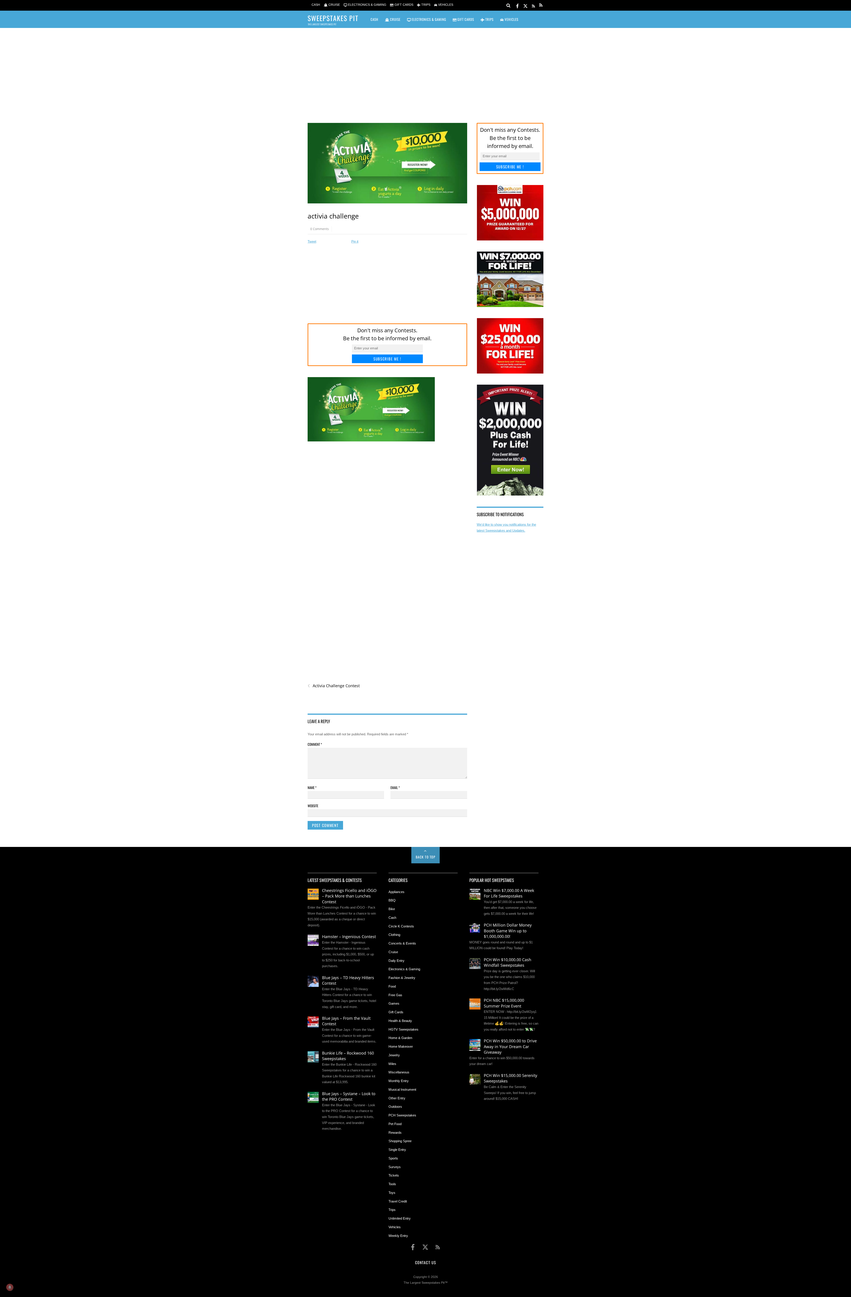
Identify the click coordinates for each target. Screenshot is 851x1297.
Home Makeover (400, 1046)
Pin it (354, 241)
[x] (525, 5)
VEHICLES (445, 4)
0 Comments (319, 229)
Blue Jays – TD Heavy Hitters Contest (348, 980)
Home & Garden (400, 1038)
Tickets (393, 1175)
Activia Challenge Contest (334, 686)
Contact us (425, 1262)
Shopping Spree (400, 1141)
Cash (392, 917)
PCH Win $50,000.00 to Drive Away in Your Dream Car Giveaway (510, 1046)
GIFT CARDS (403, 4)
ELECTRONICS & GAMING (366, 4)
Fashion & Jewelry (401, 978)
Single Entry (397, 1149)
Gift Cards (395, 1012)
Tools (392, 1184)
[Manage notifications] (9, 1287)
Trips (392, 1210)
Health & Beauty (400, 1021)
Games (393, 1003)
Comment (315, 744)
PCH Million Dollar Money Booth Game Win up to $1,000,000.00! (508, 930)
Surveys (394, 1167)
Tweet (312, 241)
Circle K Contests (401, 926)
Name (312, 787)
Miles (392, 1064)
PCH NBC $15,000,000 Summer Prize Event (504, 1003)
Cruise (393, 952)
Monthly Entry (398, 1081)
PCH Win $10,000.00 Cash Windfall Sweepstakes (507, 962)
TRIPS (425, 4)
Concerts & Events (402, 943)
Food (392, 986)
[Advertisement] (425, 69)
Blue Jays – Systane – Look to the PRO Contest (348, 1096)
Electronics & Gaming (404, 969)
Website (313, 805)
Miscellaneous (398, 1072)
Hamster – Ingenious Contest (349, 936)
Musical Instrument (402, 1089)
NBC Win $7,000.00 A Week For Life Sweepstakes (509, 893)
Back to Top (425, 856)
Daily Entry (396, 960)
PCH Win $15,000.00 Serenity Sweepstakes (510, 1078)
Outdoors (395, 1106)
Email (395, 787)
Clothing (394, 935)
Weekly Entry (398, 1236)
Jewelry (394, 1055)
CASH (315, 4)
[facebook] (517, 5)
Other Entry (396, 1098)
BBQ (392, 900)
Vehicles (394, 1227)
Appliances (396, 892)
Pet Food (395, 1124)
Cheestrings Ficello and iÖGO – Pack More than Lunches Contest (349, 896)
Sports (393, 1158)
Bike (391, 909)
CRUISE (334, 4)
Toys (391, 1193)
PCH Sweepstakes (402, 1115)
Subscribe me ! (387, 359)
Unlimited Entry (399, 1218)
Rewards (395, 1132)
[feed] (533, 5)
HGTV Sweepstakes (403, 1029)
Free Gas (395, 995)
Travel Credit (397, 1201)
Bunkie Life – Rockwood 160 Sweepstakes (348, 1055)
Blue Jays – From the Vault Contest (346, 1021)
